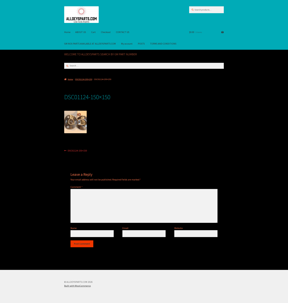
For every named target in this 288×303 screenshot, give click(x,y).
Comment (76, 186)
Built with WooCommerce (77, 285)
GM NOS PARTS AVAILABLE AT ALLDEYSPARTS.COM (90, 43)
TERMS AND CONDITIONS (163, 43)
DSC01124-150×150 (83, 79)
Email (125, 228)
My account (127, 43)
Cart (93, 32)
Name (73, 228)
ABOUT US (80, 32)
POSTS (141, 43)
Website (178, 228)
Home (67, 32)
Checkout (106, 32)
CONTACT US (122, 32)
